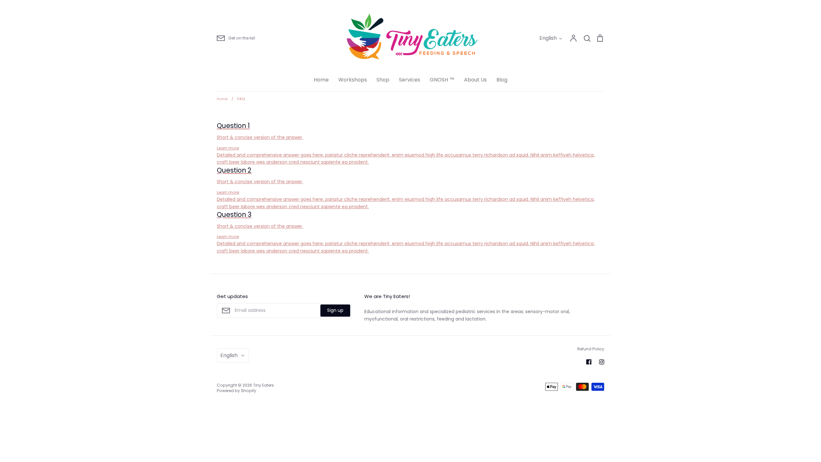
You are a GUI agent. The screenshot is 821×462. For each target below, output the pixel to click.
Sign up (335, 310)
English (548, 38)
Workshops (352, 79)
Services (409, 79)
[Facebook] (588, 361)
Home (321, 79)
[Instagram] (601, 361)
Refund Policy (590, 349)
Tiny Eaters (263, 385)
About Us (475, 79)
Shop (383, 79)
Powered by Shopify (236, 390)
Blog (501, 79)
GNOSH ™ (442, 79)
